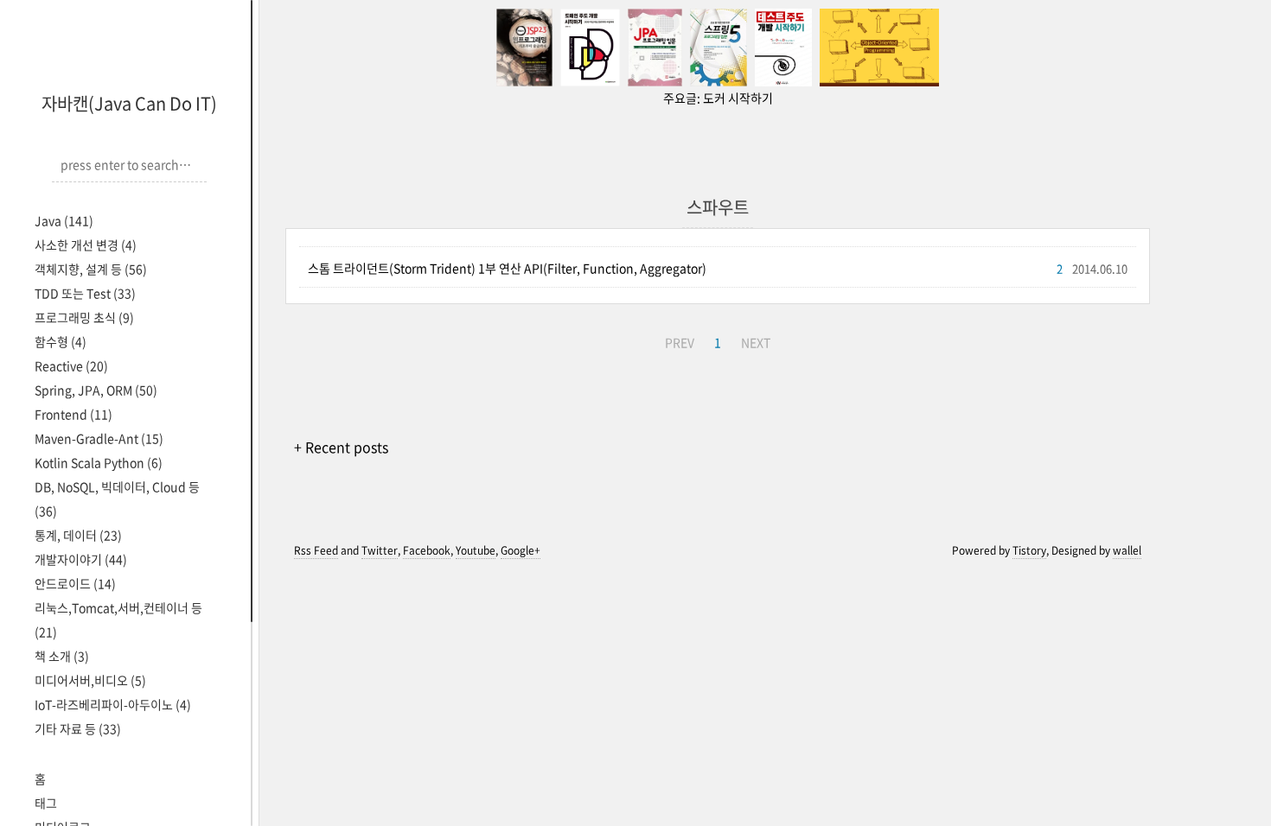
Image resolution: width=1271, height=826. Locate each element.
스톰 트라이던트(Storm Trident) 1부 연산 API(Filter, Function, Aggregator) (507, 267)
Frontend (73, 414)
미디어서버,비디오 (90, 680)
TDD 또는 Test (85, 293)
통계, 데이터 (78, 534)
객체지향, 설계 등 (91, 268)
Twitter (379, 550)
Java (64, 220)
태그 (46, 802)
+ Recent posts (341, 446)
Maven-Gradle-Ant (99, 438)
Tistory (1029, 550)
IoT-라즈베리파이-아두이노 (113, 704)
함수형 (60, 341)
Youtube (475, 550)
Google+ (520, 550)
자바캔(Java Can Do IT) (129, 103)
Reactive (71, 365)
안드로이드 (75, 583)
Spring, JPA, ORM (96, 389)
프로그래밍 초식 (84, 317)
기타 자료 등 (78, 728)
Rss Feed (316, 550)
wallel (1127, 550)
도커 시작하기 (738, 97)
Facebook (426, 550)
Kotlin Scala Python (99, 462)
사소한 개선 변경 (86, 244)
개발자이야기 (81, 559)
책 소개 (62, 655)
